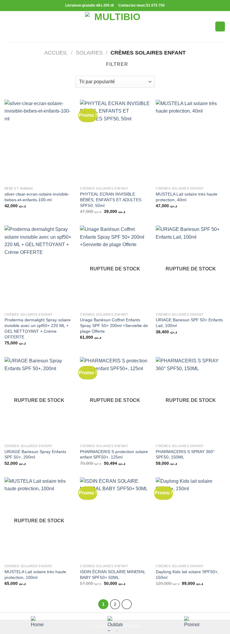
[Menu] (8, 26)
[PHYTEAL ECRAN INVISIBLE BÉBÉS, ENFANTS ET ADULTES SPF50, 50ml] (115, 141)
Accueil (56, 52)
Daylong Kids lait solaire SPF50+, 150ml (187, 574)
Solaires (89, 52)
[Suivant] (127, 604)
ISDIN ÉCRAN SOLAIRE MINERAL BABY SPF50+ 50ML (112, 574)
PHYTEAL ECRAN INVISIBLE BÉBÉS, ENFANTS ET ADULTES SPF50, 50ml (110, 200)
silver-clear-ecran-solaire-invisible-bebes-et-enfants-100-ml (36, 197)
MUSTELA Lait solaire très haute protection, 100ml (35, 574)
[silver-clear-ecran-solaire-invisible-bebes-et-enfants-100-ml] (39, 141)
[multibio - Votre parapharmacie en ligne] (115, 26)
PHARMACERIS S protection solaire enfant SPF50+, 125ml (114, 454)
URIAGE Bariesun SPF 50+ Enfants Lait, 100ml (189, 322)
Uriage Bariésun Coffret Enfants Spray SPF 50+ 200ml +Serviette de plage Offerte (114, 325)
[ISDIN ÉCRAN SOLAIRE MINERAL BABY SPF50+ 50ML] (115, 519)
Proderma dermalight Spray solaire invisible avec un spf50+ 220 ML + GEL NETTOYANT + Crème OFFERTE (37, 328)
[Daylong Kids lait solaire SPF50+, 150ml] (191, 519)
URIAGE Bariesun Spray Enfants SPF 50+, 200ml (35, 454)
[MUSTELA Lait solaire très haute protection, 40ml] (191, 141)
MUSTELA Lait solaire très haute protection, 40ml (186, 197)
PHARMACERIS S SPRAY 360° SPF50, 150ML (185, 454)
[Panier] (220, 26)
